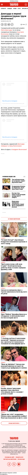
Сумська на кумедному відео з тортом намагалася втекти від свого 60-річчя (14, 292)
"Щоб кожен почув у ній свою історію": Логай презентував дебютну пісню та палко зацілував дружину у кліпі (13, 266)
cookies (14, 473)
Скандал (9, 8)
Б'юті (19, 8)
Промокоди (21, 459)
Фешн (14, 8)
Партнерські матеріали (9, 459)
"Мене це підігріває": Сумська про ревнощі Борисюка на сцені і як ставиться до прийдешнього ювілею (14, 366)
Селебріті (3, 8)
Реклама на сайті (9, 457)
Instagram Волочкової (19, 149)
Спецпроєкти (19, 457)
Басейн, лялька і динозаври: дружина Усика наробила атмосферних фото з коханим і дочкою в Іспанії (12, 391)
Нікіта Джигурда (6, 30)
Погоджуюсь (3, 474)
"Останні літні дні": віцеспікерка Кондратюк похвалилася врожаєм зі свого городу (14, 241)
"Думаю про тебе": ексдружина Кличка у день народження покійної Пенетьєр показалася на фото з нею (14, 416)
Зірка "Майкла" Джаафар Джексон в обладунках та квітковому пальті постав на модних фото (14, 316)
